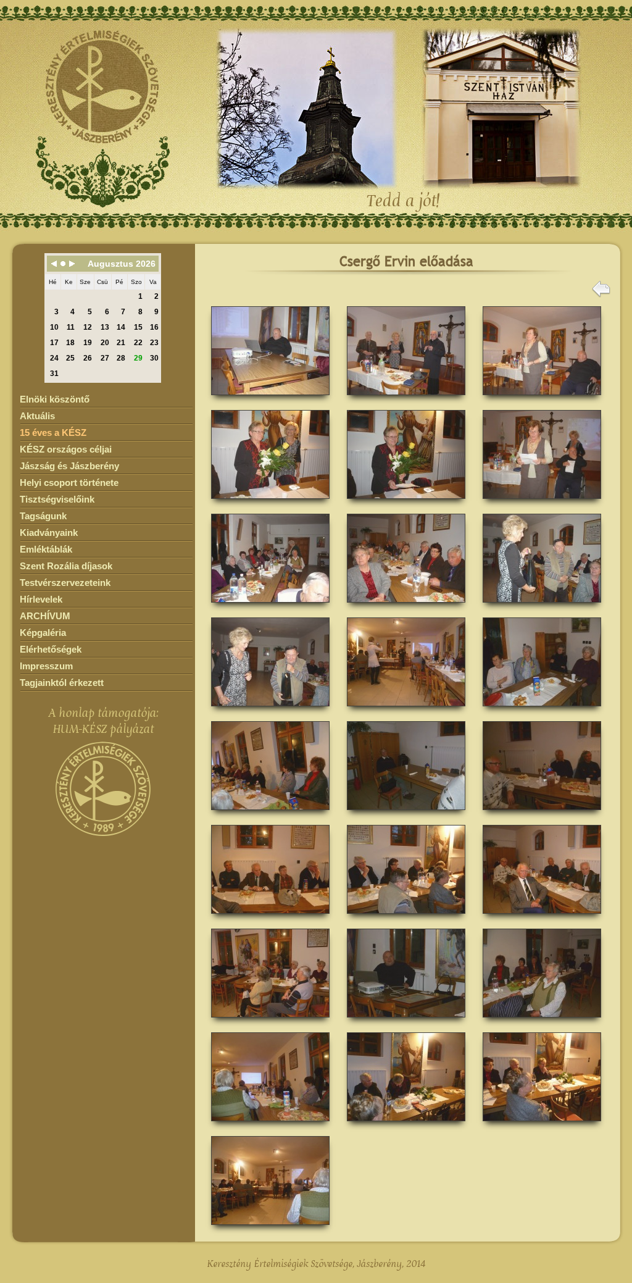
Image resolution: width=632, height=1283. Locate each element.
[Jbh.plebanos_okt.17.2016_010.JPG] (542, 606)
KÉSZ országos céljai (66, 449)
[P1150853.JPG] (270, 1125)
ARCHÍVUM (45, 616)
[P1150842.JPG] (406, 710)
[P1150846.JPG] (542, 814)
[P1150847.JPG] (270, 918)
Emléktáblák (46, 549)
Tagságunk (43, 516)
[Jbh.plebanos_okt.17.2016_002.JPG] (406, 399)
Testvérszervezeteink (65, 582)
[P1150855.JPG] (542, 1125)
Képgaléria (43, 632)
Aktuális (37, 416)
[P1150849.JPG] (542, 918)
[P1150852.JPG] (542, 1021)
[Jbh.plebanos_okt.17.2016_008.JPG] (270, 606)
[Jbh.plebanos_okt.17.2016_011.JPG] (270, 710)
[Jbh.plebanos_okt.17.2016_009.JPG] (406, 606)
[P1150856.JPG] (270, 1229)
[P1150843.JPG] (542, 710)
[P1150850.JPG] (270, 1021)
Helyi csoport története (69, 482)
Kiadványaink (49, 532)
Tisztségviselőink (57, 499)
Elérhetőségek (50, 649)
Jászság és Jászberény (69, 466)
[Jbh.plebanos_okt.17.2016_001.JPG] (270, 399)
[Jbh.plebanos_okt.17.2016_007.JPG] (542, 503)
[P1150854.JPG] (406, 1125)
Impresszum (46, 666)
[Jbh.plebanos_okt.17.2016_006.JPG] (406, 503)
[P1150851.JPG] (406, 1021)
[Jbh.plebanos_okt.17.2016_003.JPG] (542, 399)
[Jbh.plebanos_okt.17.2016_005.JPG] (270, 503)
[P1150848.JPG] (406, 918)
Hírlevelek (41, 599)
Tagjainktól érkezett (62, 682)
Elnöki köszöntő (54, 399)
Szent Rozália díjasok (66, 566)
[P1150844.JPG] (270, 814)
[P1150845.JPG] (406, 814)
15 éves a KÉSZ (53, 432)
